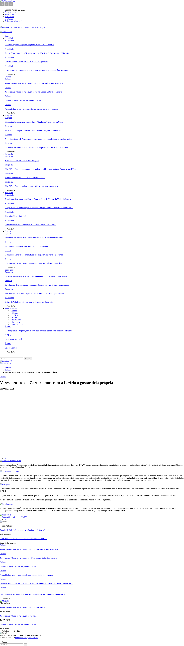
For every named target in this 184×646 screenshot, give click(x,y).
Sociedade (9, 193)
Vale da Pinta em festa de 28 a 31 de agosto (22, 160)
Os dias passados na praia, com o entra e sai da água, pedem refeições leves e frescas (38, 331)
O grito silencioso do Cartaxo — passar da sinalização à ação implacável (33, 263)
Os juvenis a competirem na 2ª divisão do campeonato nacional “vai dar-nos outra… (38, 147)
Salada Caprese (11, 348)
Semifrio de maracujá (13, 339)
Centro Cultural (14, 517)
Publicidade (9, 14)
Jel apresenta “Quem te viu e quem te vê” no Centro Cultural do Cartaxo (33, 92)
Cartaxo (5, 517)
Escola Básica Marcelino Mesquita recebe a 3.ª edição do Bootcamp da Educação (37, 53)
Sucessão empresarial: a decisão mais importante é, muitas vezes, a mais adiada (36, 276)
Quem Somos (10, 12)
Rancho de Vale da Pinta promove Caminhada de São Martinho (25, 530)
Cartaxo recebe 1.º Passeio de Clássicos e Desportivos (26, 62)
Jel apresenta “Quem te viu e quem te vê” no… (18, 616)
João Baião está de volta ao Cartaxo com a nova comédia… (23, 607)
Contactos (9, 19)
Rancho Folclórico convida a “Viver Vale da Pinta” (25, 178)
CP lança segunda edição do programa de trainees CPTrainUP (29, 45)
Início (7, 36)
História (15, 317)
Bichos (15, 313)
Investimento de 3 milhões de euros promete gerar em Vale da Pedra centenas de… (37, 285)
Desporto (8, 115)
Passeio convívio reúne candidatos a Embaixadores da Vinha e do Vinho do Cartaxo (38, 199)
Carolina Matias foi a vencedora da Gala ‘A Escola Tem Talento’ (30, 225)
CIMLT (24, 517)
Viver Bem (16, 320)
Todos (14, 311)
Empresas (9, 270)
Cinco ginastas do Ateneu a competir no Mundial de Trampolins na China (34, 122)
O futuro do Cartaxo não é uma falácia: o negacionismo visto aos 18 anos (34, 255)
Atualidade (9, 38)
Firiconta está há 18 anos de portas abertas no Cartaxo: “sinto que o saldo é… (35, 293)
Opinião (8, 231)
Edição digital (17, 324)
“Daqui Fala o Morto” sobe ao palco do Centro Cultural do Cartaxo (31, 109)
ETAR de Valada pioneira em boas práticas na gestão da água (29, 302)
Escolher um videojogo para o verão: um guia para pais (26, 246)
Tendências (16, 322)
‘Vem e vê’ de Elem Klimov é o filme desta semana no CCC (23, 539)
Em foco (8, 281)
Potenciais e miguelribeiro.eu (26, 638)
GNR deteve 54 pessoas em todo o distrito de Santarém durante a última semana (36, 70)
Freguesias (9, 154)
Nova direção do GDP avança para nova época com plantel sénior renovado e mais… (38, 139)
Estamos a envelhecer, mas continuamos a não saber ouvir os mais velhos (34, 238)
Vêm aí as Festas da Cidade (16, 216)
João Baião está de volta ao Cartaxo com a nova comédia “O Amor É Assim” (35, 83)
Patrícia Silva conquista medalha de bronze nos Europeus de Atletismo (32, 130)
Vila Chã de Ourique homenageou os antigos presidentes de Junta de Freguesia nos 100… (40, 169)
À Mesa (15, 315)
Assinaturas (9, 17)
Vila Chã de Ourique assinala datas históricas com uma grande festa (31, 186)
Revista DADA (11, 308)
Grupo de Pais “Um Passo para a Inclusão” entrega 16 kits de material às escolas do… (39, 208)
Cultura (8, 77)
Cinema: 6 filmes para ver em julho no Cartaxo (23, 100)
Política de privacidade (14, 21)
